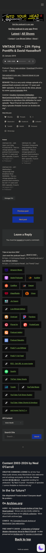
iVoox (33, 293)
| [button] (23, 259)
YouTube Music (33, 387)
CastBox (13, 285)
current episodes (16, 90)
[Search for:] (18, 436)
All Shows (28, 33)
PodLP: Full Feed (17, 356)
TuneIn (13, 387)
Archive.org (14, 503)
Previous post (23, 211)
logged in (20, 240)
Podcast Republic (17, 340)
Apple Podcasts (16, 278)
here (20, 516)
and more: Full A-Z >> (18, 410)
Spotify (13, 371)
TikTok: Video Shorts (18, 379)
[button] (41, 548)
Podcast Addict (16, 332)
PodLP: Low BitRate (18, 348)
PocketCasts (34, 325)
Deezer (31, 285)
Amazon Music (16, 270)
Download (31, 68)
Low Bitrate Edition (23, 39)
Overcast (13, 317)
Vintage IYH (9, 198)
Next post (23, 219)
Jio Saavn (14, 301)
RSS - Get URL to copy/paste (21, 364)
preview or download (34, 534)
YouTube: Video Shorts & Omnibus (23, 403)
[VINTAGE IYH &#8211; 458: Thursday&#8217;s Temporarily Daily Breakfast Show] (31, 153)
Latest (15, 33)
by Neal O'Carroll (29, 531)
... (23, 446)
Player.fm (14, 325)
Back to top (23, 539)
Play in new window (17, 68)
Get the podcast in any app (23, 24)
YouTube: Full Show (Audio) (21, 395)
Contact (12, 39)
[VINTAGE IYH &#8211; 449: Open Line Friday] (12, 152)
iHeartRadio (15, 293)
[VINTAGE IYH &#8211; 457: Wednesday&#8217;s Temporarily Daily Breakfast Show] (12, 178)
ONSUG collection (30, 514)
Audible (37, 278)
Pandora (32, 317)
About (34, 39)
